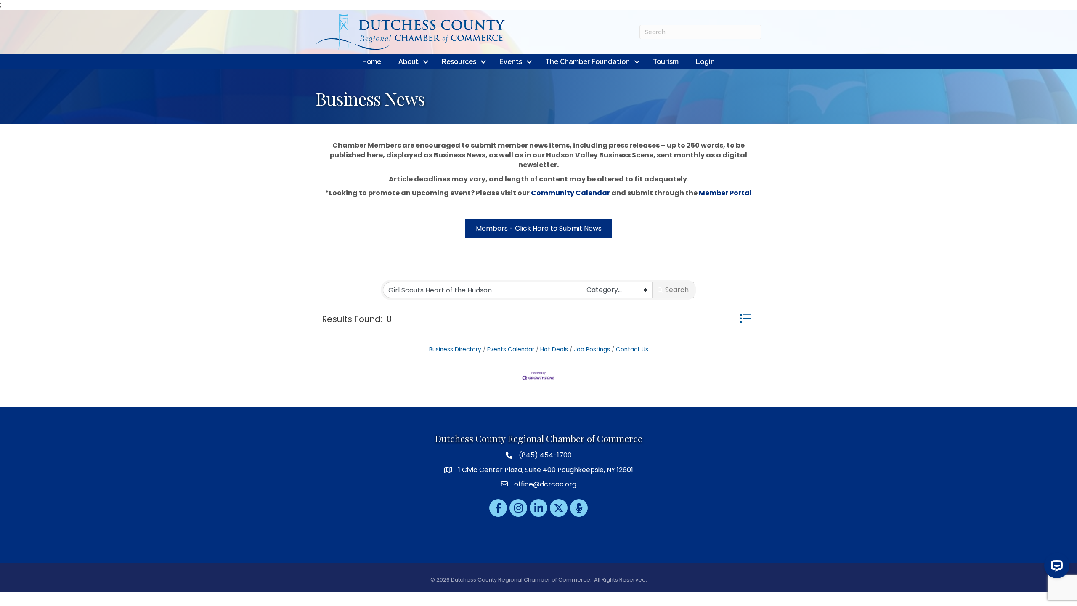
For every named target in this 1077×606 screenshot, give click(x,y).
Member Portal (725, 193)
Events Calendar (510, 350)
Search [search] (677, 290)
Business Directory (455, 350)
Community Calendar (570, 193)
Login (705, 62)
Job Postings (592, 350)
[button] (745, 318)
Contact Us (632, 350)
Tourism (666, 62)
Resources (459, 62)
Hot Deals (554, 350)
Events (510, 62)
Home (371, 62)
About (408, 62)
